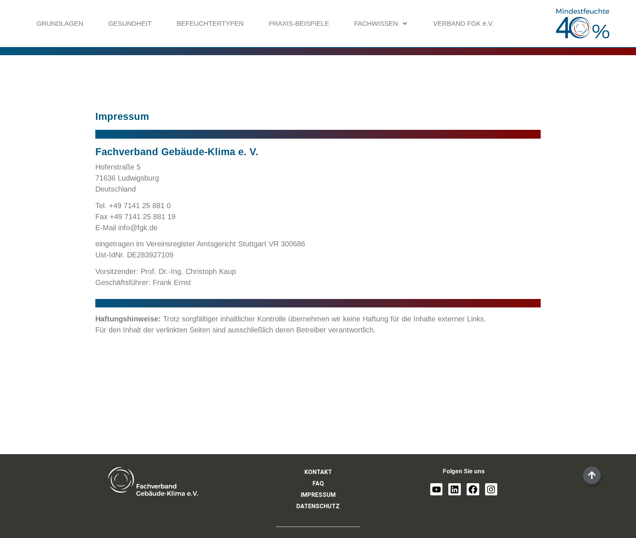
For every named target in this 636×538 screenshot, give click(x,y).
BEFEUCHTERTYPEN (210, 23)
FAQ (318, 483)
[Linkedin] (454, 489)
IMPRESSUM (318, 494)
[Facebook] (473, 489)
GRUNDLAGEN (59, 23)
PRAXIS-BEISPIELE (299, 23)
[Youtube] (436, 489)
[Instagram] (491, 489)
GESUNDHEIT (130, 23)
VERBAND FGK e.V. (463, 23)
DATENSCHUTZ (318, 506)
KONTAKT (318, 471)
